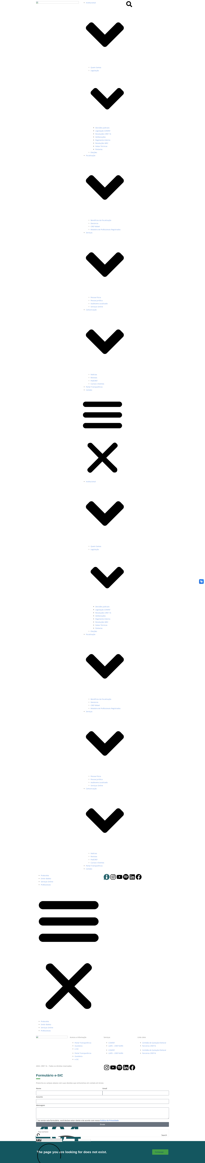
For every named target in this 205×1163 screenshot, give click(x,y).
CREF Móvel (95, 226)
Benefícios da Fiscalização (101, 220)
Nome (38, 1088)
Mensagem (40, 1105)
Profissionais (46, 885)
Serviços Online (97, 307)
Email (104, 1088)
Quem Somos (96, 67)
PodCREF (94, 381)
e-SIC (77, 1049)
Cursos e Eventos (97, 384)
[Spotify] (126, 877)
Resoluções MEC (101, 143)
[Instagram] (113, 877)
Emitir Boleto (46, 878)
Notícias (94, 374)
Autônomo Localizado (99, 303)
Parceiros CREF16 (149, 1046)
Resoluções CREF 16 (103, 134)
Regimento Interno (102, 140)
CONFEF (111, 1043)
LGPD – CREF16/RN (115, 1046)
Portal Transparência (94, 387)
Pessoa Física (96, 297)
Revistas (94, 377)
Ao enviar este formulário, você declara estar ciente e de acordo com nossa (78, 1120)
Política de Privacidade (109, 1120)
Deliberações (100, 137)
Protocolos (45, 875)
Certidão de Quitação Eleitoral (154, 1043)
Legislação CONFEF (102, 131)
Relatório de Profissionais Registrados (106, 229)
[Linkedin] (132, 877)
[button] (102, 436)
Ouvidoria (78, 1046)
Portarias (98, 149)
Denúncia (94, 223)
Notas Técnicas (101, 146)
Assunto (39, 1097)
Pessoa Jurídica (97, 300)
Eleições (94, 152)
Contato (89, 390)
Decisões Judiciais (102, 128)
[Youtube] (119, 877)
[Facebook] (139, 877)
